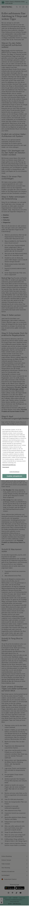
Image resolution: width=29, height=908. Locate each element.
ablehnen (11, 459)
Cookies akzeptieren (14, 476)
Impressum (5, 467)
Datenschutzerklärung (9, 464)
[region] (14, 452)
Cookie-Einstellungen (14, 471)
